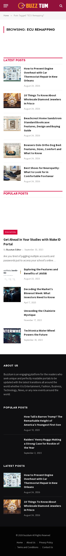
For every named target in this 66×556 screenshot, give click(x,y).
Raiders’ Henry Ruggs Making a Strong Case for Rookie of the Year (42, 443)
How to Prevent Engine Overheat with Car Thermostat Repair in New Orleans (40, 75)
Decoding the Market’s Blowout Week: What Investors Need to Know (39, 293)
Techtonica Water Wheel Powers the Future (39, 332)
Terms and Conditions (27, 547)
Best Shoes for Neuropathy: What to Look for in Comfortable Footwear (41, 172)
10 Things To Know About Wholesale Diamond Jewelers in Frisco (42, 99)
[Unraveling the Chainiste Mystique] (12, 316)
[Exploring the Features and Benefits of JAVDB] (12, 274)
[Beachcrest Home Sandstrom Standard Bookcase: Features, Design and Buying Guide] (12, 123)
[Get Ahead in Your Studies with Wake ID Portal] (33, 217)
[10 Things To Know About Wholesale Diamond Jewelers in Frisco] (12, 100)
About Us (31, 542)
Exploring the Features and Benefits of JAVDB (41, 271)
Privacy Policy (46, 542)
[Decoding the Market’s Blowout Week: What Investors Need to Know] (12, 294)
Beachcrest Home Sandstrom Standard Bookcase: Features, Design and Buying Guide (43, 124)
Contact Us (47, 547)
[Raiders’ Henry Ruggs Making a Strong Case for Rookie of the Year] (12, 444)
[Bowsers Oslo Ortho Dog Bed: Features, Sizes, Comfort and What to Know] (12, 150)
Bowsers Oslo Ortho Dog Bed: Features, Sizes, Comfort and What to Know (42, 149)
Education (10, 232)
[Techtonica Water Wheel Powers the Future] (12, 335)
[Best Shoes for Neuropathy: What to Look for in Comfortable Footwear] (12, 173)
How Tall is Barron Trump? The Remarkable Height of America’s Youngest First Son (43, 421)
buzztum (27, 535)
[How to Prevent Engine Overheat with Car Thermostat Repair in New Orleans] (12, 73)
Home (20, 542)
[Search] (60, 6)
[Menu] (6, 6)
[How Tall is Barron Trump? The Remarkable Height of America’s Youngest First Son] (12, 421)
